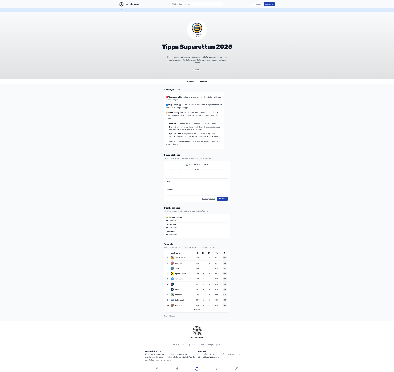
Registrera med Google (198, 165)
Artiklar (176, 344)
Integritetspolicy (214, 344)
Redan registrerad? (208, 199)
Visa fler (197, 310)
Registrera (269, 4)
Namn (168, 173)
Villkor (201, 344)
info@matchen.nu (212, 357)
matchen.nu (197, 337)
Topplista (203, 81)
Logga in (257, 4)
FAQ (193, 344)
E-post (168, 181)
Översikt (190, 81)
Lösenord (169, 190)
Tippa (122, 10)
